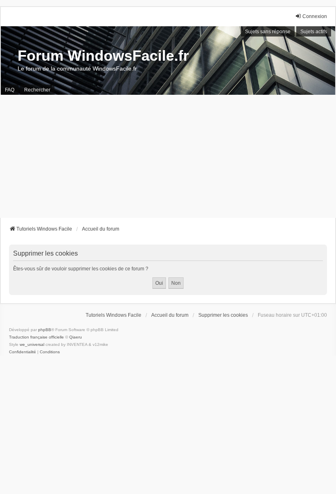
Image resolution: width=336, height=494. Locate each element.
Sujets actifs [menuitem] (313, 31)
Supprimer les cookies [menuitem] (223, 315)
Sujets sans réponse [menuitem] (268, 31)
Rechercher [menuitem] (37, 90)
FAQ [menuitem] (9, 90)
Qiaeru (75, 337)
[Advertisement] (168, 156)
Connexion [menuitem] (314, 16)
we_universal (32, 344)
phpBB (44, 329)
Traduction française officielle (36, 337)
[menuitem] (22, 352)
